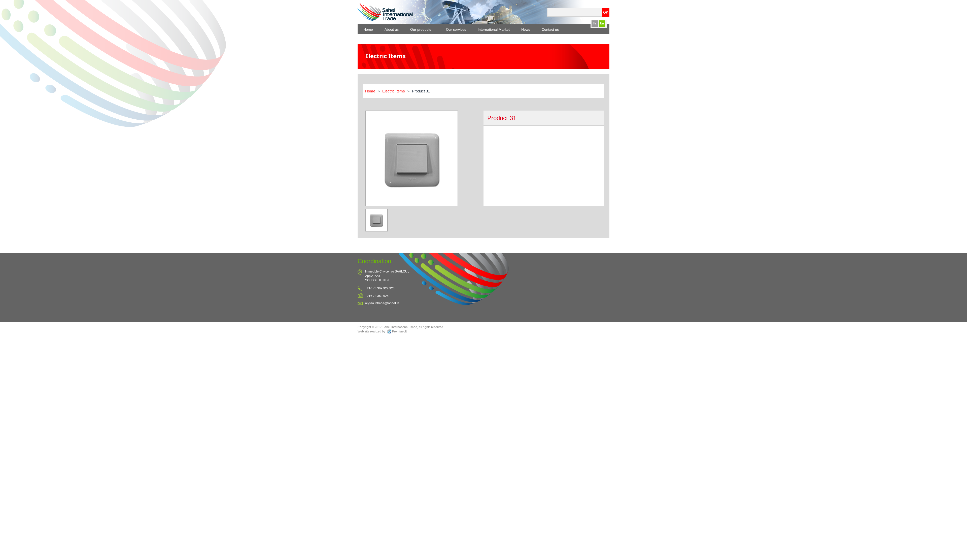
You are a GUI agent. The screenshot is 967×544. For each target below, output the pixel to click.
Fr (594, 23)
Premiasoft (399, 331)
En (602, 23)
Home (370, 91)
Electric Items (393, 91)
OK (605, 12)
